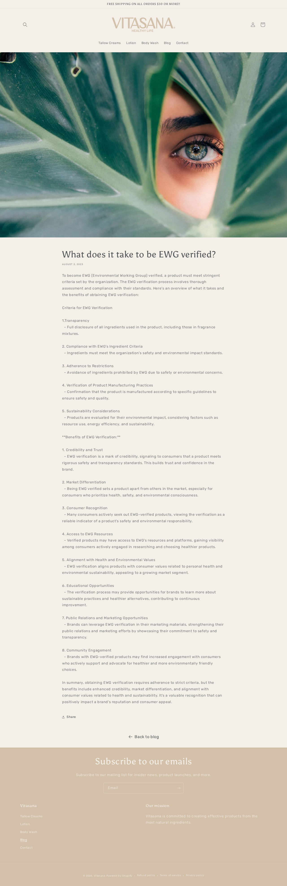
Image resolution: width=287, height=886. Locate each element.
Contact (26, 848)
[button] (25, 25)
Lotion (25, 824)
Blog (23, 840)
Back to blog (147, 736)
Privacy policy (195, 875)
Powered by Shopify (119, 875)
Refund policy (146, 875)
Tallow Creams (31, 816)
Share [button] (71, 717)
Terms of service (170, 875)
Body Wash (28, 832)
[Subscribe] (179, 788)
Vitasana (99, 875)
